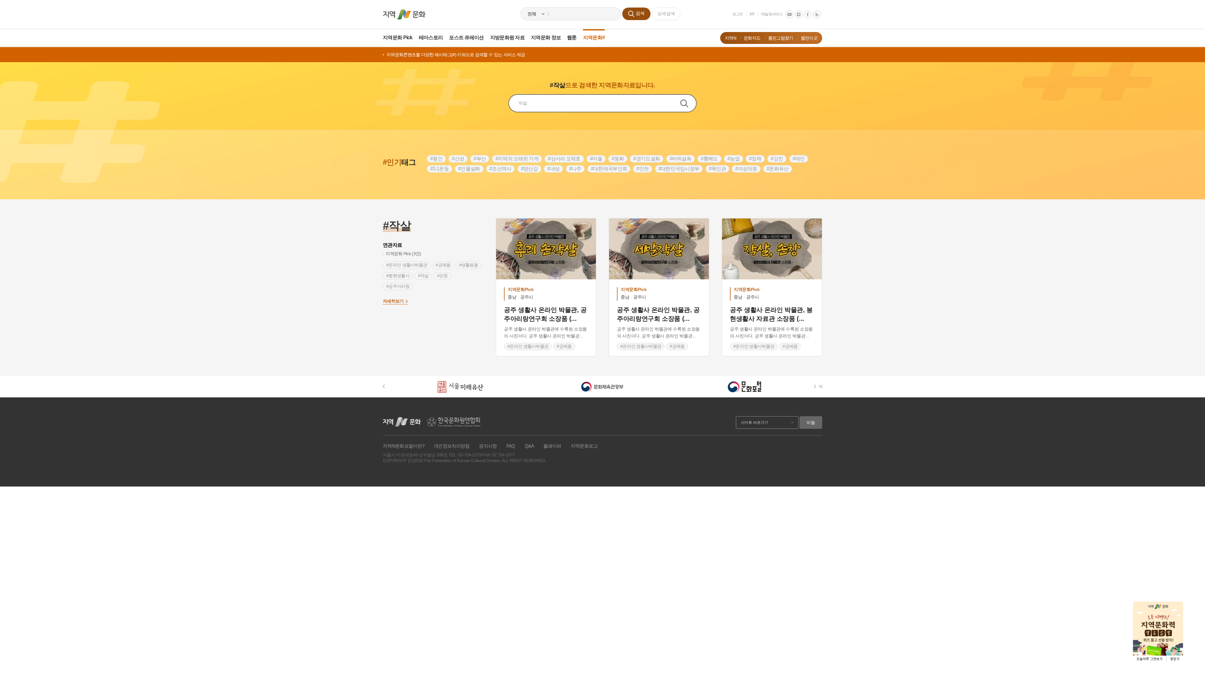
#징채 (755, 158)
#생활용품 (468, 264)
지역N (730, 37)
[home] (404, 14)
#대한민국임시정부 (678, 168)
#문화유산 (778, 168)
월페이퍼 (552, 446)
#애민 (799, 158)
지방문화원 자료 (507, 37)
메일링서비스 (772, 14)
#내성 (553, 168)
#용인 (436, 158)
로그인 (737, 14)
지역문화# (594, 37)
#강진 (777, 158)
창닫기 (1175, 659)
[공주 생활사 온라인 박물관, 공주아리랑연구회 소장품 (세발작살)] (659, 248)
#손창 (442, 275)
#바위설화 (681, 158)
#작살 (423, 275)
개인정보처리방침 (451, 446)
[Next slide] (816, 386)
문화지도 (752, 37)
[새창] (460, 386)
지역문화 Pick (398, 37)
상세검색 (666, 13)
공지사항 (488, 446)
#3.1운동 (439, 168)
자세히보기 (393, 301)
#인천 (642, 168)
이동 (810, 422)
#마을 (596, 158)
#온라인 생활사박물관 (406, 264)
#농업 (733, 158)
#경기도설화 (646, 158)
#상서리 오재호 (564, 158)
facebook (807, 14)
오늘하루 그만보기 (1150, 659)
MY (752, 14)
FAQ (510, 446)
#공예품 (443, 264)
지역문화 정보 (546, 37)
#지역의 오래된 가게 (516, 158)
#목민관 (717, 168)
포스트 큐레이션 (466, 37)
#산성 (458, 158)
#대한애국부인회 (609, 168)
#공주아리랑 (398, 286)
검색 (688, 103)
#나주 (575, 168)
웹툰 (572, 37)
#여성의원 (746, 168)
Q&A (529, 446)
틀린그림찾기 (780, 37)
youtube (789, 14)
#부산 (480, 158)
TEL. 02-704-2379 (464, 454)
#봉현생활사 (398, 275)
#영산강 (529, 168)
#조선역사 (500, 168)
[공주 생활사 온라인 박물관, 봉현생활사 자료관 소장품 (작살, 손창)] (772, 248)
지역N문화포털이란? (403, 446)
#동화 (618, 158)
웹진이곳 (809, 37)
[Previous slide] (387, 386)
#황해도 (709, 158)
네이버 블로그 (816, 14)
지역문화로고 (584, 446)
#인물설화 (469, 168)
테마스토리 (431, 37)
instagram (798, 14)
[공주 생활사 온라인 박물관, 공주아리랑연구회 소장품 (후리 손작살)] (546, 248)
